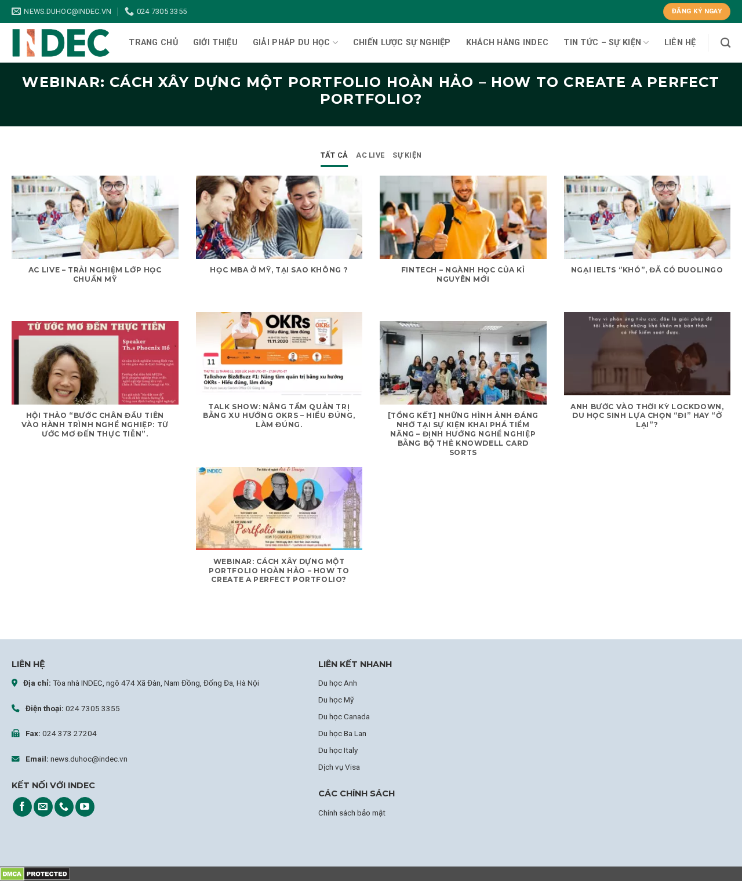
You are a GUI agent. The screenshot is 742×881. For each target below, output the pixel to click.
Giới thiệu (215, 43)
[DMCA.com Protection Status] (35, 873)
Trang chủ (153, 43)
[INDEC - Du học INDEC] (61, 43)
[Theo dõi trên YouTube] (84, 807)
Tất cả (334, 155)
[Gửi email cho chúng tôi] (43, 807)
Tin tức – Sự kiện (602, 43)
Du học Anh (337, 682)
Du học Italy (338, 750)
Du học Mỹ (336, 699)
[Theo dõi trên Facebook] (22, 807)
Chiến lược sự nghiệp (402, 43)
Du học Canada (344, 716)
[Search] (725, 43)
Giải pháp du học (291, 43)
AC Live (370, 155)
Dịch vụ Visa (339, 766)
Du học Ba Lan (342, 733)
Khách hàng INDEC (507, 43)
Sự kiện (406, 155)
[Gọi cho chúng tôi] (64, 807)
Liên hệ (680, 43)
